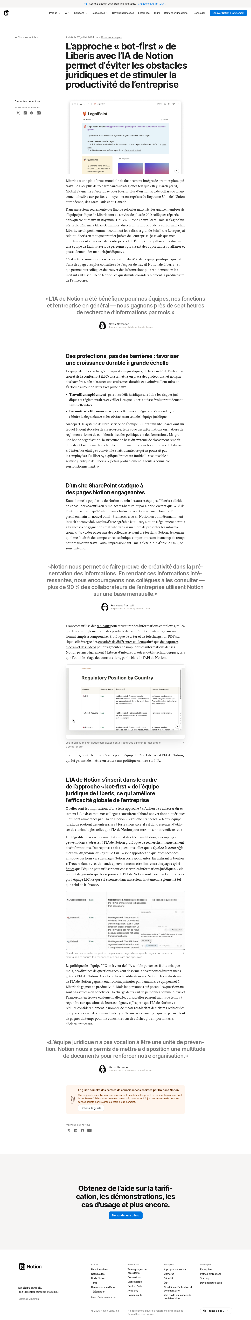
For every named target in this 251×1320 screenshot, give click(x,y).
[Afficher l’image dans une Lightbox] (183, 742)
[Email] (39, 113)
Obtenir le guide (91, 1108)
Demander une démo (125, 1215)
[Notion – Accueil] (7, 13)
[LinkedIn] (25, 113)
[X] (18, 113)
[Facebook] (31, 113)
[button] (125, 136)
